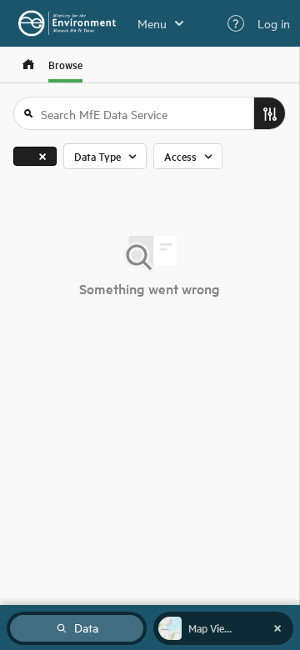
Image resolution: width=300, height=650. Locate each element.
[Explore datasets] (28, 64)
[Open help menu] (236, 23)
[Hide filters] (269, 113)
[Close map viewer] (278, 628)
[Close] (42, 156)
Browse (65, 64)
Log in (274, 23)
